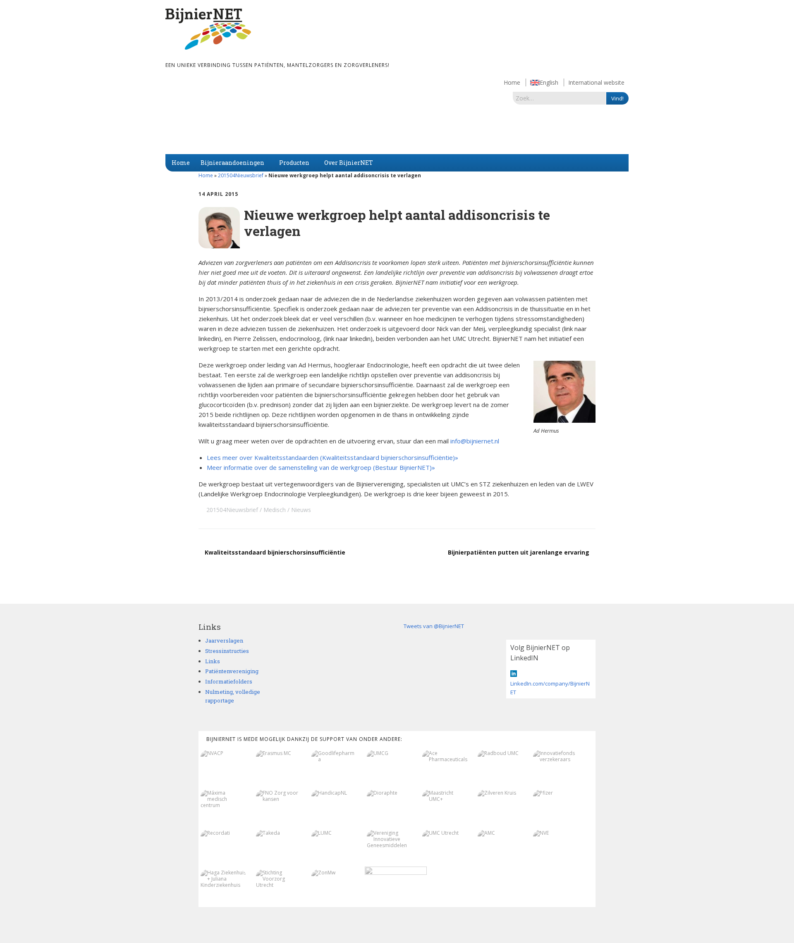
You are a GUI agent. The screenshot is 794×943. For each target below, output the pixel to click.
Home (512, 82)
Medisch (274, 510)
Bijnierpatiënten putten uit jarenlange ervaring (518, 552)
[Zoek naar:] (559, 98)
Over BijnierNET (348, 163)
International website (596, 82)
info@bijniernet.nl (474, 441)
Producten (294, 163)
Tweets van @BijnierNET (434, 626)
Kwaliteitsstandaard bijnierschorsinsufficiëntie (275, 552)
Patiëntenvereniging (231, 671)
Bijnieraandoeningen (232, 163)
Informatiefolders (228, 681)
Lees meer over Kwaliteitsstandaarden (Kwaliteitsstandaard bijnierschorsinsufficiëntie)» (332, 457)
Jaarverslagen (224, 640)
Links (212, 661)
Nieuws (301, 510)
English (549, 82)
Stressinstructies (227, 651)
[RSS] (591, 919)
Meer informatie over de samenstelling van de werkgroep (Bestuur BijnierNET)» (321, 467)
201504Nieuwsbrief (240, 175)
